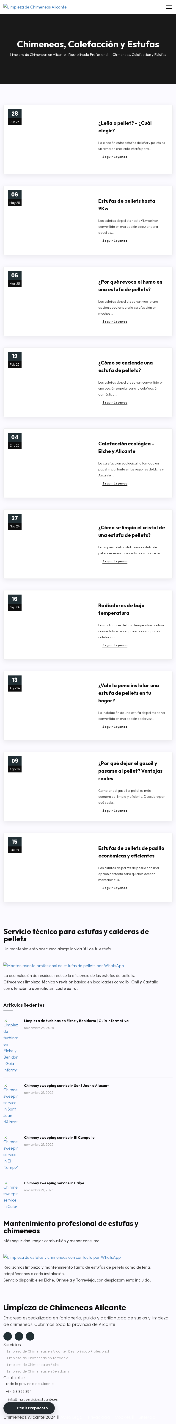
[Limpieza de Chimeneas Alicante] (35, 6)
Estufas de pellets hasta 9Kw (126, 205)
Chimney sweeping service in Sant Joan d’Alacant (66, 1085)
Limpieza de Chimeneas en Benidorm (38, 1371)
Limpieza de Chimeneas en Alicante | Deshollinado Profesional (59, 54)
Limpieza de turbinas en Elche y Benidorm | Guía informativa (76, 1020)
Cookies (123, 1417)
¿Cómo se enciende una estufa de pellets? (125, 366)
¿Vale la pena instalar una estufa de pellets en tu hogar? (128, 693)
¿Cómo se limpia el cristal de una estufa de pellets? (131, 531)
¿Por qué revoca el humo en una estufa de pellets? (130, 286)
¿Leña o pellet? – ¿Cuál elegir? (125, 127)
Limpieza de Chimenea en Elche (33, 1364)
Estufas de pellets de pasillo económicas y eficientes (131, 852)
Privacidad (99, 1417)
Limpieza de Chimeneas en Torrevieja (38, 1358)
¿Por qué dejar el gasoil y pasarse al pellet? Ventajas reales (130, 771)
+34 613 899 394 (18, 1391)
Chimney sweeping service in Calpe (54, 1183)
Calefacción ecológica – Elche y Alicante (126, 447)
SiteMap (147, 1417)
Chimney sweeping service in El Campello (59, 1137)
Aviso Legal (71, 1417)
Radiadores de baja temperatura (121, 609)
